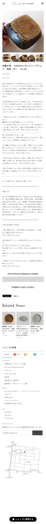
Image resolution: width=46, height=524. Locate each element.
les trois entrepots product (15, 367)
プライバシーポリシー (12, 400)
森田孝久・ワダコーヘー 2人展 (16, 384)
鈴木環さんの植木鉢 (12, 380)
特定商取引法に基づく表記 (13, 403)
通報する (16, 296)
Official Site (9, 418)
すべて (7, 354)
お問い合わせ (9, 397)
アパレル (8, 370)
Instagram (8, 412)
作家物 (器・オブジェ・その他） (16, 364)
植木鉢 (7, 377)
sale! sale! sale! (10, 374)
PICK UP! (8, 394)
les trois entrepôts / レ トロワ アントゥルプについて (22, 391)
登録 (37, 433)
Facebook (8, 415)
